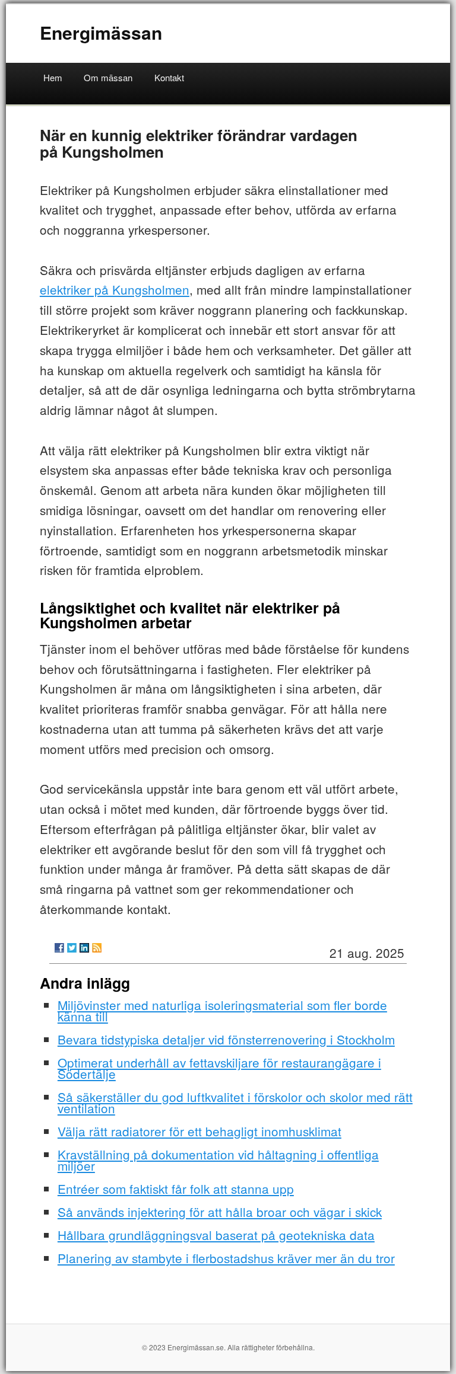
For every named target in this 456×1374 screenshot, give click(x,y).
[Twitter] (72, 948)
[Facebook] (59, 948)
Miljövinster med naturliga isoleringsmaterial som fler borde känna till (222, 1010)
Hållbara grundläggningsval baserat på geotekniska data (216, 1235)
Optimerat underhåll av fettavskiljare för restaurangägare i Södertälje (219, 1067)
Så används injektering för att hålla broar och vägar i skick (220, 1211)
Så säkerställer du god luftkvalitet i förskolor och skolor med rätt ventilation (235, 1102)
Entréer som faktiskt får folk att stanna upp (176, 1188)
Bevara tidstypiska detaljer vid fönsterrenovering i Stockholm (226, 1039)
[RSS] (97, 948)
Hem (52, 77)
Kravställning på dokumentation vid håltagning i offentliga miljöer (218, 1159)
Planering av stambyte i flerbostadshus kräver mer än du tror (226, 1258)
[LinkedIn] (84, 948)
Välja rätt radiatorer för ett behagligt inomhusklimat (199, 1131)
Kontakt (169, 77)
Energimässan (101, 32)
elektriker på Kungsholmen (114, 289)
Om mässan (108, 77)
